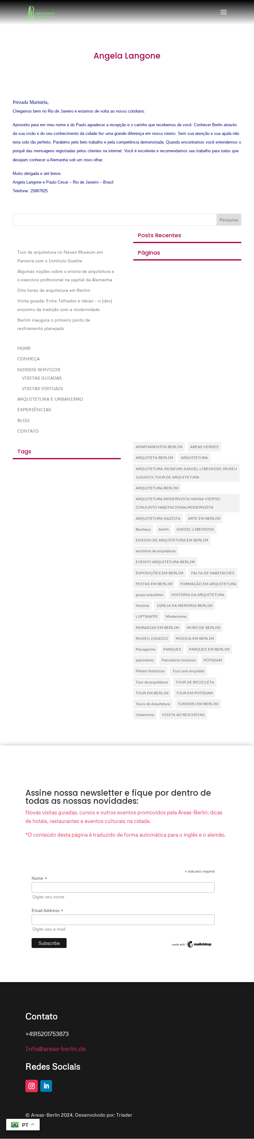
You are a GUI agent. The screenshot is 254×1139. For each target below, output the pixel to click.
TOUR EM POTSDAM (194, 693)
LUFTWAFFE (147, 616)
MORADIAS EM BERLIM (157, 627)
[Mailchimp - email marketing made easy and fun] (192, 947)
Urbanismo (145, 714)
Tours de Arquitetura (153, 703)
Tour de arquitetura (152, 682)
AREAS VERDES (204, 446)
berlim (164, 529)
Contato (28, 431)
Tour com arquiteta (188, 671)
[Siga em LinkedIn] (46, 1086)
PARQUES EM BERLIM (209, 649)
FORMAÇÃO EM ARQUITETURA (208, 583)
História (142, 605)
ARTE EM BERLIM (204, 518)
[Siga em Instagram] (31, 1086)
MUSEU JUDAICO (152, 638)
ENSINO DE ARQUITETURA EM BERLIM (172, 540)
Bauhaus (143, 529)
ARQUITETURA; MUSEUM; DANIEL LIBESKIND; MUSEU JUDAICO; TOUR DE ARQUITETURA (186, 472)
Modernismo (176, 616)
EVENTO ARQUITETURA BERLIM (165, 561)
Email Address (47, 911)
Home (24, 348)
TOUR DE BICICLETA (195, 682)
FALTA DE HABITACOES (212, 573)
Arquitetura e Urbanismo (50, 399)
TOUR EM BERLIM (152, 693)
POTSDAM (213, 660)
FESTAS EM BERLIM (154, 583)
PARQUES (172, 649)
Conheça (28, 358)
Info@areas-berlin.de (55, 1048)
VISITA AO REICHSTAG (183, 714)
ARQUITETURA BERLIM (157, 488)
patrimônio (145, 660)
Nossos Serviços (38, 369)
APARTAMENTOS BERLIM (159, 446)
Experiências (34, 409)
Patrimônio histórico (179, 660)
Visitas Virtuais (42, 388)
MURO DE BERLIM (203, 627)
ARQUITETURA (194, 457)
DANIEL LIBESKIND (195, 529)
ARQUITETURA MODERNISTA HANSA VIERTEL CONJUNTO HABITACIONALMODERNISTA (178, 502)
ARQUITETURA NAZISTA (158, 518)
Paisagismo (145, 649)
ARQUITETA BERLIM (154, 457)
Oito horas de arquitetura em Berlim (53, 290)
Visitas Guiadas (42, 377)
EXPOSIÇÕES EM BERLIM (159, 573)
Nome (39, 878)
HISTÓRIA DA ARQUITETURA (197, 594)
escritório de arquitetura (156, 551)
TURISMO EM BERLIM (198, 703)
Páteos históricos (150, 671)
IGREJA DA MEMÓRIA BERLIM (184, 605)
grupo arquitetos (150, 594)
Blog (23, 420)
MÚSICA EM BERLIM (195, 638)
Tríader (124, 1115)
